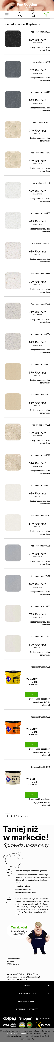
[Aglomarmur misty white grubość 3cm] (13, 340)
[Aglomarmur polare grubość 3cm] (13, 521)
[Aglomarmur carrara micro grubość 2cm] (13, 189)
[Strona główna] (27, 5)
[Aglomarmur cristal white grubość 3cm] (13, 279)
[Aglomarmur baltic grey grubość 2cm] (13, 68)
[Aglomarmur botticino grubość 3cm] (13, 158)
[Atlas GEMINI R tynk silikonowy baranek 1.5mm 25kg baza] (13, 676)
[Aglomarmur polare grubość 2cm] (13, 491)
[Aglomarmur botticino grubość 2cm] (13, 128)
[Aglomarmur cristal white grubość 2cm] (13, 249)
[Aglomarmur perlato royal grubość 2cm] (13, 431)
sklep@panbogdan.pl (31, 977)
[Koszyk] (46, 14)
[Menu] (6, 14)
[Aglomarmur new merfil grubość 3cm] (13, 400)
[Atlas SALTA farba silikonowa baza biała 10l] (13, 777)
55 (24, 816)
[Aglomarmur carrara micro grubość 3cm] (13, 219)
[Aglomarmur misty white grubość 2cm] (13, 310)
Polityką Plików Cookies (16, 1033)
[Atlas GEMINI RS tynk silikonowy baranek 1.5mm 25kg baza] (13, 727)
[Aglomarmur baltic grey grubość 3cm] (13, 98)
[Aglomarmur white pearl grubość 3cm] (13, 642)
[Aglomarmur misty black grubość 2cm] (13, 37)
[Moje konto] (33, 14)
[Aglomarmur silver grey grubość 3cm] (13, 582)
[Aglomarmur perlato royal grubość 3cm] (13, 461)
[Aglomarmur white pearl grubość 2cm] (13, 612)
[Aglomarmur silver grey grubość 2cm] (13, 551)
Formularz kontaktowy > (17, 979)
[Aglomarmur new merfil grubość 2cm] (13, 370)
